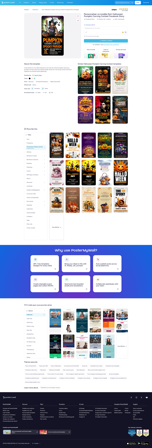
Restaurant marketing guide (66, 417)
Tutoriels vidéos (63, 408)
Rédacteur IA (82, 415)
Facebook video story (31, 370)
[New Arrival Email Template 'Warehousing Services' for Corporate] (69, 346)
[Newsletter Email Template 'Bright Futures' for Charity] (122, 321)
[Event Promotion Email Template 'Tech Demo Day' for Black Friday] (55, 346)
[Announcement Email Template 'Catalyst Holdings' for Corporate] (82, 321)
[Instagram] (136, 397)
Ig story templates (114, 374)
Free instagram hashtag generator (96, 374)
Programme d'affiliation (9, 415)
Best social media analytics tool (96, 370)
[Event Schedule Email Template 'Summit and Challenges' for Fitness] (109, 321)
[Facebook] (131, 397)
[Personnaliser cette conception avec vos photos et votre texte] (53, 36)
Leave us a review (7, 417)
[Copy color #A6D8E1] (34, 78)
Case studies (6, 412)
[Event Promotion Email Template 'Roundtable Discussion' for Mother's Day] (82, 346)
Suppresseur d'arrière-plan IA (103, 412)
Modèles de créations (28, 408)
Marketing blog (63, 415)
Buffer (126, 410)
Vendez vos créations (9, 419)
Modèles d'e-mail (27, 410)
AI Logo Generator (100, 415)
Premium (42, 410)
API (134, 417)
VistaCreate (117, 410)
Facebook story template (112, 366)
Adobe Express (118, 412)
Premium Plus (44, 412)
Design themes (26, 415)
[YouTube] (146, 397)
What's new (6, 410)
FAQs (134, 415)
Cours (60, 410)
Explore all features (27, 419)
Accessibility (136, 412)
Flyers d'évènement (30, 366)
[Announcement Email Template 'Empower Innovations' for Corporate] (109, 346)
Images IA (82, 417)
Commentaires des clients (10, 421)
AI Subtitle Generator (101, 408)
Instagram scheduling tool (49, 378)
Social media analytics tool (32, 382)
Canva (116, 408)
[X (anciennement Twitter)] (141, 397)
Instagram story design (84, 378)
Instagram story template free (118, 378)
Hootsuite (127, 412)
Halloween (43, 370)
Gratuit (42, 408)
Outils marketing (26, 417)
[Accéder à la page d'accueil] (7, 2)
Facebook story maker (96, 366)
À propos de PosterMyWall (10, 408)
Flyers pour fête (43, 366)
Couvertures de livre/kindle (71, 366)
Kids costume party (68, 370)
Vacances (84, 366)
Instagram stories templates (67, 378)
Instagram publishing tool (32, 378)
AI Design (81, 408)
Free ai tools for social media (55, 374)
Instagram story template (100, 378)
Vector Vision (38, 75)
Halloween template (54, 370)
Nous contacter (137, 408)
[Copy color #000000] (30, 78)
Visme (126, 408)
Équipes (42, 415)
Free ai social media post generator (34, 374)
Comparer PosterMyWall (121, 404)
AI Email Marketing (84, 412)
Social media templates (28, 412)
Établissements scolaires (47, 417)
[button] (78, 16)
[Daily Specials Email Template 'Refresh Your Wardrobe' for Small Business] (69, 321)
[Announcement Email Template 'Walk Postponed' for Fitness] (55, 321)
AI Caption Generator (101, 417)
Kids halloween (81, 370)
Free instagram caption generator (75, 374)
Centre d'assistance (138, 410)
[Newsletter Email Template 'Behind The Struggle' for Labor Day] (95, 346)
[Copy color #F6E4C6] (32, 78)
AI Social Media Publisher (86, 410)
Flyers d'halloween (56, 366)
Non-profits (43, 419)
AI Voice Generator (100, 410)
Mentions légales (137, 419)
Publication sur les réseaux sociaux (50, 387)
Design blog (62, 412)
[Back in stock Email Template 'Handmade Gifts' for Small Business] (95, 321)
